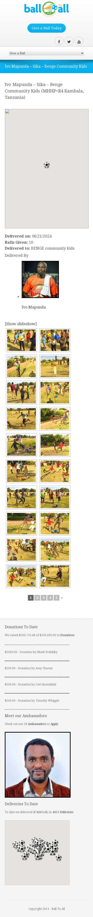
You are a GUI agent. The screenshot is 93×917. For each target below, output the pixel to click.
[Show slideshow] (21, 324)
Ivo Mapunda (34, 307)
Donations (67, 635)
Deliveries (66, 812)
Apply (54, 724)
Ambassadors (37, 724)
